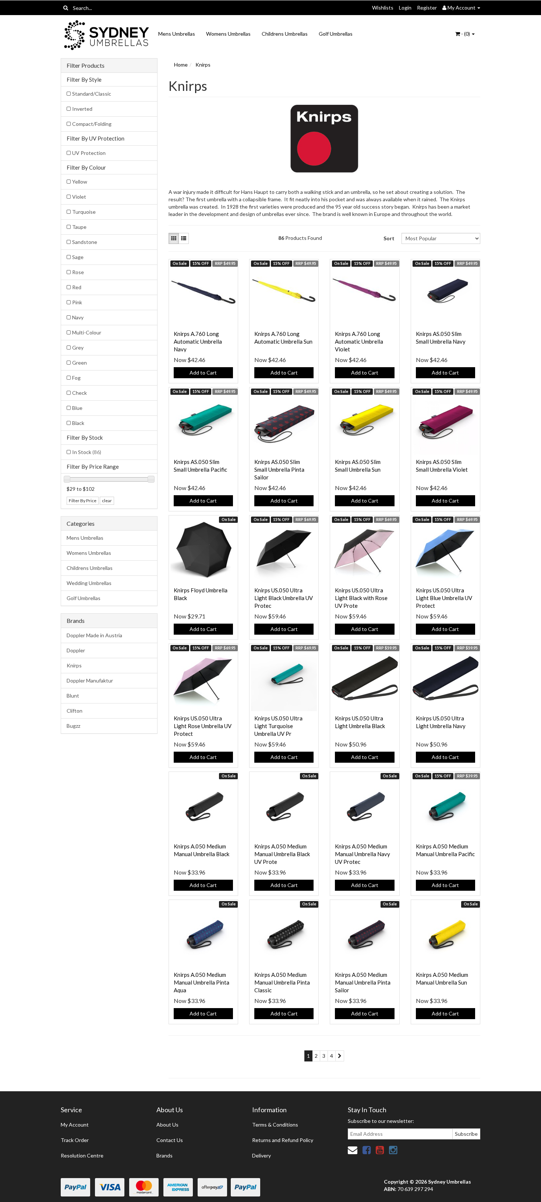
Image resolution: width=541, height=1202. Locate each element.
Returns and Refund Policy (282, 1140)
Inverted (82, 109)
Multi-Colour (86, 332)
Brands (164, 1155)
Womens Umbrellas (228, 34)
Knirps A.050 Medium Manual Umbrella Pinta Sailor (362, 982)
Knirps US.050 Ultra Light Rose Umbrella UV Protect (202, 726)
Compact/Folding (92, 124)
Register (427, 7)
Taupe (79, 227)
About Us (167, 1124)
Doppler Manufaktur (90, 680)
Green (79, 362)
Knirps (74, 665)
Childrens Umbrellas (285, 34)
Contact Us (169, 1140)
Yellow (79, 181)
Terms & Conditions (275, 1124)
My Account (75, 1124)
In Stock (86, 452)
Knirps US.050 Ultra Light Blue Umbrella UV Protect (444, 598)
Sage (78, 257)
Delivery (261, 1155)
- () (465, 34)
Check (79, 393)
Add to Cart (203, 372)
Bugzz (73, 726)
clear (107, 500)
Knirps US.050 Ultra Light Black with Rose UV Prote (361, 598)
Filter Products (86, 65)
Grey (78, 347)
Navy (78, 317)
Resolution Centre (82, 1155)
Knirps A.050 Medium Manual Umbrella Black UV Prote (282, 854)
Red (76, 287)
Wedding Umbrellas (89, 583)
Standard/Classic (91, 94)
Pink (77, 302)
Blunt (73, 695)
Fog (76, 378)
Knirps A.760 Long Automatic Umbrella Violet (359, 341)
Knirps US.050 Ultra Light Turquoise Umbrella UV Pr (278, 726)
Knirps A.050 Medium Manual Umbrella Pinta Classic (282, 982)
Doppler (76, 650)
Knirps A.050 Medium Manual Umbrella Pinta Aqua (201, 982)
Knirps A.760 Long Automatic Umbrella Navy (198, 341)
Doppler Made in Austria (94, 635)
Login (405, 7)
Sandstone (84, 242)
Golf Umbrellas (336, 34)
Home (181, 64)
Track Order (75, 1140)
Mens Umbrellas (176, 34)
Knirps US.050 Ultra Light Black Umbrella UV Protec (283, 598)
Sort (389, 238)
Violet (79, 197)
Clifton (74, 711)
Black (78, 423)
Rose (78, 272)
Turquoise (84, 212)
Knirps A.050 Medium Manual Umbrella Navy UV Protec (362, 854)
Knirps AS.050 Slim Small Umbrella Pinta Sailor (279, 469)
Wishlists (382, 7)
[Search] (66, 7)
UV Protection (89, 153)
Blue (77, 408)
